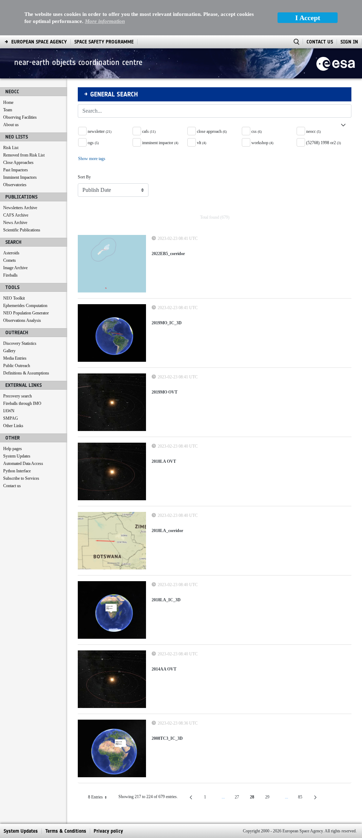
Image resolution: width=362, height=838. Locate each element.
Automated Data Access (23, 463)
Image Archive (15, 267)
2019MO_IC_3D (167, 322)
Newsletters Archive (20, 207)
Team (7, 109)
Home (8, 102)
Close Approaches (18, 162)
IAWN (8, 410)
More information (105, 21)
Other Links (13, 425)
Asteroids (11, 252)
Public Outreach (16, 365)
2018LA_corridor (167, 530)
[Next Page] (315, 797)
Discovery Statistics (19, 343)
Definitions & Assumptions (26, 373)
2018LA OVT (164, 461)
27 (240, 798)
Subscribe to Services (21, 478)
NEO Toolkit (14, 298)
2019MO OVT (164, 392)
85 (303, 798)
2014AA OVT (164, 669)
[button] (214, 122)
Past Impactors (15, 169)
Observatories (15, 184)
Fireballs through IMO (22, 403)
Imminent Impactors (20, 177)
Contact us (12, 485)
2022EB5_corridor (168, 253)
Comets (9, 260)
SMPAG (10, 418)
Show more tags (91, 158)
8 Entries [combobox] (100, 798)
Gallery (9, 350)
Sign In (349, 42)
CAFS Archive (15, 215)
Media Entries (15, 358)
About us (11, 124)
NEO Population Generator (26, 313)
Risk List (10, 147)
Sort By (84, 177)
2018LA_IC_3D (166, 599)
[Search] (343, 111)
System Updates (16, 456)
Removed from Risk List (24, 155)
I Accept (307, 18)
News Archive (15, 222)
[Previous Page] (191, 797)
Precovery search (17, 396)
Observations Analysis (22, 320)
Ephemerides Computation (25, 305)
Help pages (12, 448)
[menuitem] (39, 41)
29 (270, 798)
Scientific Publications (21, 230)
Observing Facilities (20, 117)
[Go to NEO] (335, 63)
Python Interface (17, 470)
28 (255, 798)
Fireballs (10, 275)
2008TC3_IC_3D (167, 738)
